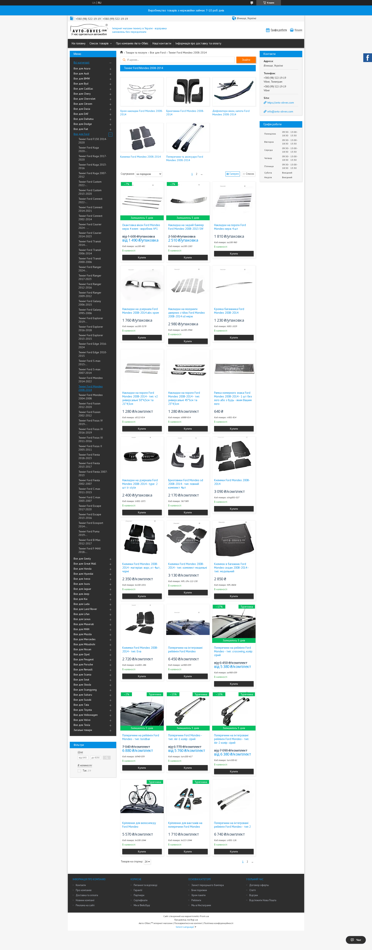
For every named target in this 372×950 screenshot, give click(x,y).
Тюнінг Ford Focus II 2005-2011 (90, 447)
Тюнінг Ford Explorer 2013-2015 (90, 336)
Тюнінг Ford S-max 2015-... (89, 362)
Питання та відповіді (145, 885)
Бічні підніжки (199, 890)
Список (250, 173)
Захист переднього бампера (207, 885)
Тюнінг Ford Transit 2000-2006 (89, 260)
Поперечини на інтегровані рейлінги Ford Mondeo (185, 649)
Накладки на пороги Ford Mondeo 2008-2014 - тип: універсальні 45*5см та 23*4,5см (184, 398)
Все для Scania (82, 674)
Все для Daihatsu (84, 119)
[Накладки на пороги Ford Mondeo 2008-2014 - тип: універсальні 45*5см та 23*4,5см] (188, 368)
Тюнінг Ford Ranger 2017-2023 (89, 277)
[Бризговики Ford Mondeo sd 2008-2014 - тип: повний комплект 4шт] (188, 456)
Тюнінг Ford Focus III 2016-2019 (90, 430)
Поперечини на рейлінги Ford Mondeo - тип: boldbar (140, 737)
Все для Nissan (82, 649)
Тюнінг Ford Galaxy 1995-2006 (89, 311)
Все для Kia (80, 599)
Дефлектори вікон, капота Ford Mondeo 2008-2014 (231, 112)
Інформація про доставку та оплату (198, 43)
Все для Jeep (81, 594)
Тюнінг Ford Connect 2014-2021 (90, 209)
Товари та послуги (136, 52)
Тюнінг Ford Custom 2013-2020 (90, 191)
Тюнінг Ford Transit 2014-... (89, 243)
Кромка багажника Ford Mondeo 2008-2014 (229, 310)
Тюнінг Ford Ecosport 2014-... (90, 524)
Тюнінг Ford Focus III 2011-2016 (90, 439)
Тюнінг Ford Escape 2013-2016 (89, 516)
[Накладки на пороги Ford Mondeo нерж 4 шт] (234, 200)
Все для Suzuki (82, 699)
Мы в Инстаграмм (201, 905)
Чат (358, 939)
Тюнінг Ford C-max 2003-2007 (89, 499)
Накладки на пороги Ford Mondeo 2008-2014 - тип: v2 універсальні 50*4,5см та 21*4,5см (140, 398)
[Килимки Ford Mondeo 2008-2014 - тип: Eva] (142, 623)
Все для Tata (81, 704)
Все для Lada (82, 604)
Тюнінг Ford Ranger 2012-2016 (89, 285)
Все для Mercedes (85, 639)
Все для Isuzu (82, 584)
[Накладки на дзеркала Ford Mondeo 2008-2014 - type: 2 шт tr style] (142, 456)
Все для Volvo (82, 720)
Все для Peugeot (84, 659)
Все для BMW (82, 78)
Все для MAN (81, 629)
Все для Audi (81, 73)
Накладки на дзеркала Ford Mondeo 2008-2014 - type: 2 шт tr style (140, 483)
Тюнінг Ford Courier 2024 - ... (90, 226)
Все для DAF (81, 114)
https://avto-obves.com (280, 102)
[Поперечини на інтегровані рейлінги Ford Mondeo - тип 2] (234, 798)
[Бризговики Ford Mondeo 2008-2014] (187, 91)
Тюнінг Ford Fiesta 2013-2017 (89, 464)
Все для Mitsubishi (84, 644)
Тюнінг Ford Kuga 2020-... (88, 149)
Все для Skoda (82, 684)
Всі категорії (82, 62)
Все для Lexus (82, 619)
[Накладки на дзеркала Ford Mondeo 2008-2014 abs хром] (142, 284)
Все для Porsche (83, 664)
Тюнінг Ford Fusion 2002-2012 (89, 413)
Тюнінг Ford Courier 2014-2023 (90, 234)
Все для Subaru (83, 694)
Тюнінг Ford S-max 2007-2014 (89, 371)
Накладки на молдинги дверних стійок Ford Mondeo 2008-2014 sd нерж (186, 312)
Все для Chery (82, 93)
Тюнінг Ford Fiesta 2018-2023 (89, 456)
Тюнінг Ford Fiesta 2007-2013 (93, 473)
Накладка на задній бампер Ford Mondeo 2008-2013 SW (186, 227)
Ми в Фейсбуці (142, 905)
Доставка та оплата (87, 895)
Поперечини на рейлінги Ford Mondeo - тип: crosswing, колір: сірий (233, 651)
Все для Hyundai (83, 573)
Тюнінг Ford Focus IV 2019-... (90, 422)
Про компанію (84, 890)
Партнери (139, 895)
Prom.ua (204, 916)
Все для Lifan (82, 614)
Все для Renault (83, 669)
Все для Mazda (83, 634)
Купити (142, 257)
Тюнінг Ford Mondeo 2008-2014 (90, 388)
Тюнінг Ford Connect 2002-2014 (90, 217)
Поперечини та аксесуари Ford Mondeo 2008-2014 (184, 158)
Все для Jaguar (82, 589)
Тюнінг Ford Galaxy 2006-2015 (89, 302)
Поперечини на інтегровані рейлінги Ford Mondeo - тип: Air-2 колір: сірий (231, 738)
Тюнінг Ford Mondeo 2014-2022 (90, 379)
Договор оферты (259, 885)
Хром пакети (198, 895)
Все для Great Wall (85, 563)
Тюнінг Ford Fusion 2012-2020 (89, 405)
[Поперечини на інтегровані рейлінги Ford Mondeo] (188, 623)
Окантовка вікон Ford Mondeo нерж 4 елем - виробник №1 (141, 227)
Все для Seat (81, 679)
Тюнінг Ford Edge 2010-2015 (92, 354)
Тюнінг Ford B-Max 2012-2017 (89, 541)
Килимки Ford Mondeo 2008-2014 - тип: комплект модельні (187, 565)
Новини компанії (85, 900)
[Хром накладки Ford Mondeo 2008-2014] (141, 91)
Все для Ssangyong (85, 689)
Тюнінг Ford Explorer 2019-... (90, 319)
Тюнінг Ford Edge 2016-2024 (92, 345)
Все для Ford (81, 134)
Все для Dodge (83, 124)
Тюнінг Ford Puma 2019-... (88, 533)
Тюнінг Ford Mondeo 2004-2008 (90, 396)
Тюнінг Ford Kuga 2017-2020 (92, 157)
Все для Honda (82, 568)
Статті (252, 890)
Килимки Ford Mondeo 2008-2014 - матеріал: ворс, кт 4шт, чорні (141, 567)
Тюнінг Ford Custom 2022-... (90, 183)
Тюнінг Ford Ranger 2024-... (89, 268)
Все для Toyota (83, 710)
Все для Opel (82, 654)
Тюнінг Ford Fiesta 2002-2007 (89, 481)
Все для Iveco (82, 578)
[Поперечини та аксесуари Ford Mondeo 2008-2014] (187, 137)
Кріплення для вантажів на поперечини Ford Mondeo (185, 824)
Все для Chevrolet (84, 98)
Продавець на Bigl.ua (186, 919)
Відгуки (253, 895)
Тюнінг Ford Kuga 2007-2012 (92, 174)
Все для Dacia (82, 109)
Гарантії (138, 890)
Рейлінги (196, 900)
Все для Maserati (84, 624)
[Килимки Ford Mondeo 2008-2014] (141, 137)
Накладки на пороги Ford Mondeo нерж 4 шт (230, 227)
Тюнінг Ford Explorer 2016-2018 (90, 328)
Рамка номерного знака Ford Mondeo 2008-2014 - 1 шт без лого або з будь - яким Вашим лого (233, 398)
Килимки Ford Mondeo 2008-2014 (140, 156)
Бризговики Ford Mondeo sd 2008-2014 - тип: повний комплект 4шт (185, 483)
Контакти (81, 885)
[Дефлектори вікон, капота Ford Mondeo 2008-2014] (234, 91)
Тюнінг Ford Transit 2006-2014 (89, 251)
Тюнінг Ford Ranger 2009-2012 (89, 294)
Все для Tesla (82, 725)
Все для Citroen (83, 103)
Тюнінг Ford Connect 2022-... (90, 200)
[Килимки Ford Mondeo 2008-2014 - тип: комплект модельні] (188, 539)
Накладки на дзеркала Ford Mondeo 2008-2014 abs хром (140, 310)
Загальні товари (83, 730)
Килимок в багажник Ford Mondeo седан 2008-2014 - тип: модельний (231, 567)
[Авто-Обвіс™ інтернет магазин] (89, 30)
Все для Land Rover (85, 609)
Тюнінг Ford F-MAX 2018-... (89, 550)
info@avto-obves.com (280, 111)
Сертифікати (140, 900)
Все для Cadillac (83, 88)
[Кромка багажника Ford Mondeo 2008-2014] (234, 284)
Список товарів (99, 43)
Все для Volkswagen (86, 715)
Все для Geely (82, 558)
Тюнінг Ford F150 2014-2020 (92, 140)
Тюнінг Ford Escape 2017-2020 (89, 507)
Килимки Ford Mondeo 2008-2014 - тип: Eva (140, 649)
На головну (78, 43)
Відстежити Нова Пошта (262, 900)
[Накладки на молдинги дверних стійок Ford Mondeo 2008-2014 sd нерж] (188, 284)
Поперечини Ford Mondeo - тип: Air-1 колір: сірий (185, 737)
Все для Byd (81, 83)
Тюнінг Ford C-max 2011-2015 (89, 490)
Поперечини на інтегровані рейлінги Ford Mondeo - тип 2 (232, 824)
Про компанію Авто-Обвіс (132, 43)
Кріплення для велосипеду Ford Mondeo (139, 824)
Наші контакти (161, 43)
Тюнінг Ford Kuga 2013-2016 (92, 166)
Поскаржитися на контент (188, 923)
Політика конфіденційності (218, 923)
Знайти (246, 59)
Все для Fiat (81, 129)
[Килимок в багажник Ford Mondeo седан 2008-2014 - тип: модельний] (234, 539)
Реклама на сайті (85, 905)
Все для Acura (82, 68)
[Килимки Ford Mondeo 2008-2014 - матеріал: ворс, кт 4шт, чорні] (142, 539)
